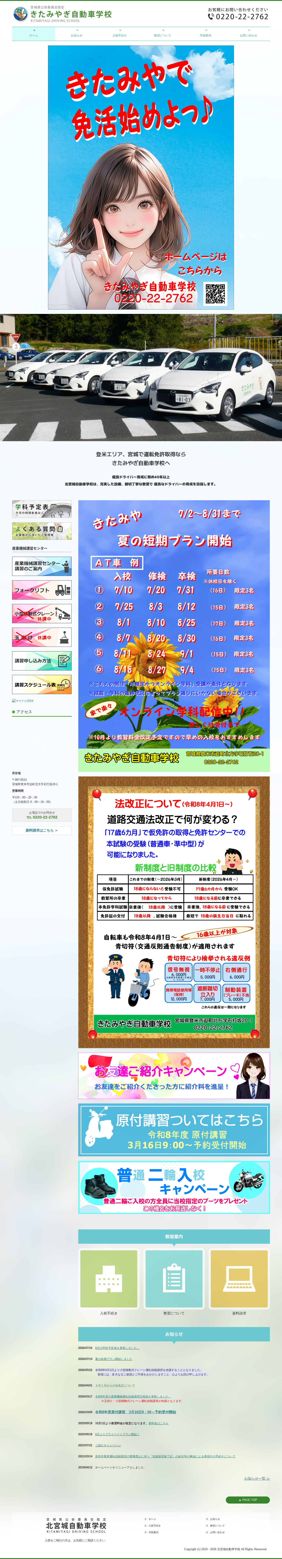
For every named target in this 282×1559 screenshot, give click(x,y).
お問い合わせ (248, 35)
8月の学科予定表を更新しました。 (117, 1348)
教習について (162, 35)
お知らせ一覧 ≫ (257, 1478)
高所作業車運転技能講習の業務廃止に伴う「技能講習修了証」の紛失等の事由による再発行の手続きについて (165, 1456)
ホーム (33, 35)
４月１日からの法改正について (115, 1385)
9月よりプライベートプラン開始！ (117, 1434)
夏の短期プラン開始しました (113, 1359)
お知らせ (76, 35)
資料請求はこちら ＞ (42, 830)
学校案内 (205, 35)
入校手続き (119, 35)
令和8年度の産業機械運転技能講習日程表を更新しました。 (133, 1396)
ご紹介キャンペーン (108, 1445)
